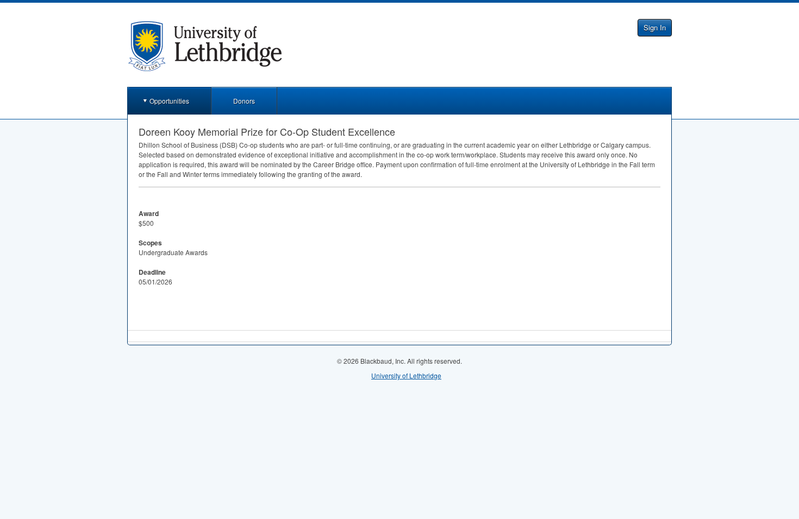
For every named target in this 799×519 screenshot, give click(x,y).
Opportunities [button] (169, 100)
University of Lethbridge (406, 375)
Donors (244, 100)
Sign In (655, 27)
